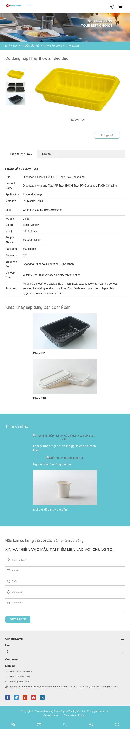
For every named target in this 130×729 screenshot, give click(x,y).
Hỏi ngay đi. (107, 135)
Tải (7, 651)
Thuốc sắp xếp (30, 45)
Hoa (15, 45)
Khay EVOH (72, 45)
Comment (11, 659)
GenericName (14, 638)
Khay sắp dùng (52, 45)
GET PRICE (18, 619)
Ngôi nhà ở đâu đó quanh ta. (52, 464)
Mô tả (46, 154)
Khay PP (39, 353)
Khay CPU (40, 398)
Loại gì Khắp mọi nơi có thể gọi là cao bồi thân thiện (64, 448)
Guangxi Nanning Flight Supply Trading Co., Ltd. (60, 711)
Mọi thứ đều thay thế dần (50, 509)
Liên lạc (10, 665)
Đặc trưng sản (21, 154)
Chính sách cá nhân (74, 715)
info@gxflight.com (19, 681)
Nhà (7, 45)
